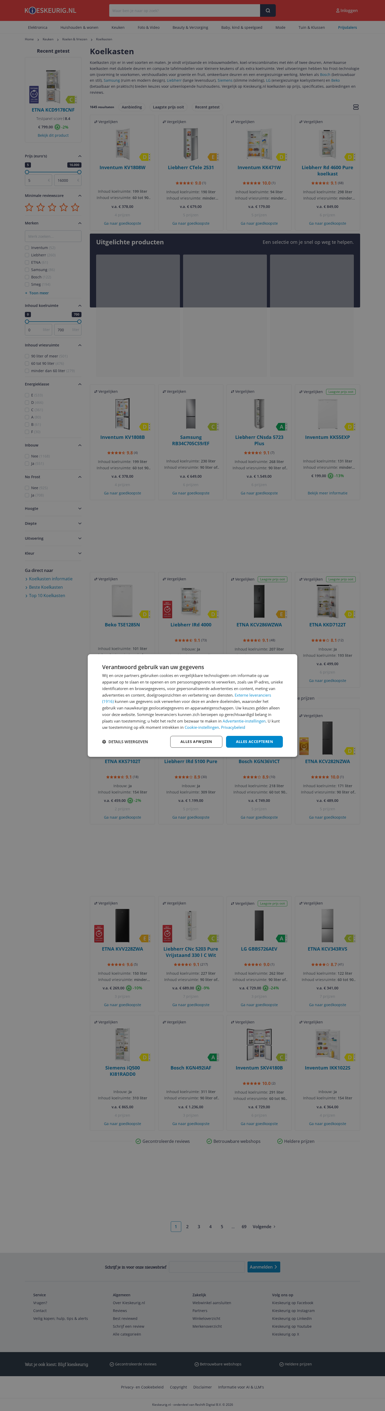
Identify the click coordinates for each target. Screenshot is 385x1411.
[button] (125, 742)
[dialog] (192, 705)
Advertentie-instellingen (244, 721)
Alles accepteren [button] (254, 741)
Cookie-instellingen (202, 727)
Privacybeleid (233, 727)
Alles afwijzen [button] (196, 741)
